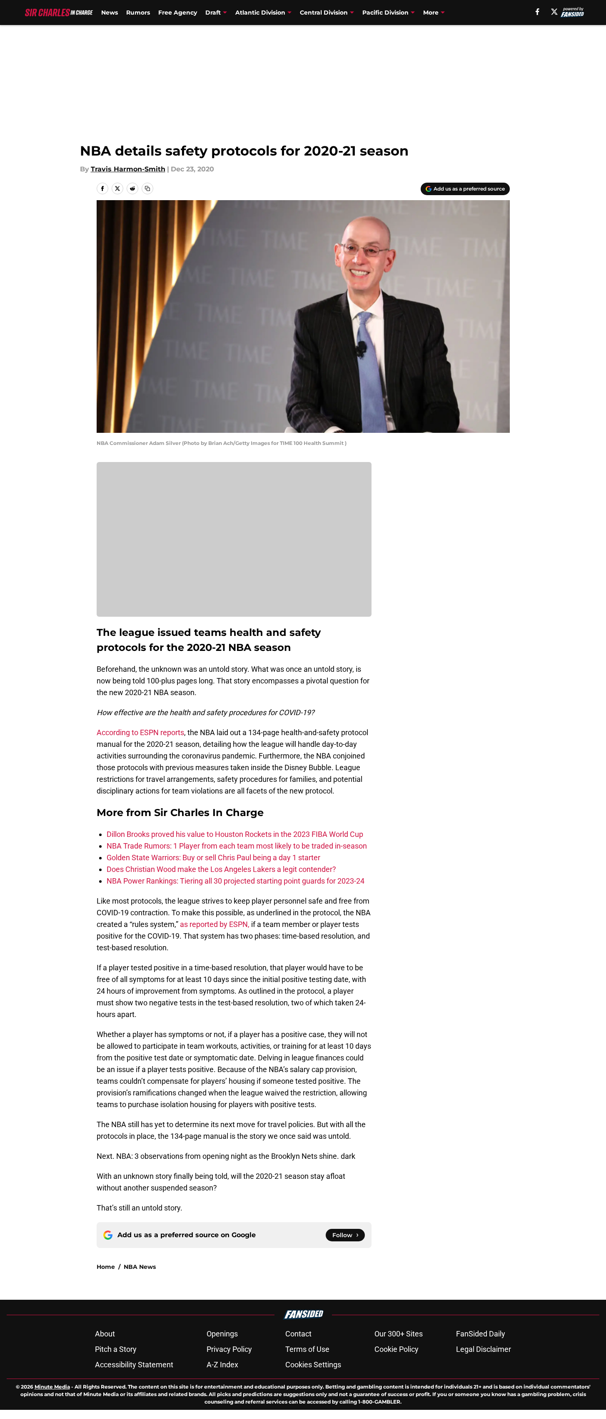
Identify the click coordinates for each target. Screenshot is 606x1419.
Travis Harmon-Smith (128, 169)
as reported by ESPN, (214, 924)
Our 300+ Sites (398, 1333)
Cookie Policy (396, 1349)
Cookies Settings (313, 1364)
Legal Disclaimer (483, 1349)
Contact (298, 1333)
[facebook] (537, 11)
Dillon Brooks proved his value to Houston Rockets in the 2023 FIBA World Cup (235, 834)
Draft (213, 12)
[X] (554, 11)
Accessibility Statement (134, 1364)
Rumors (138, 12)
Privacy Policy (229, 1349)
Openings (222, 1333)
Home (106, 1267)
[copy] (147, 188)
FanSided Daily (480, 1333)
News (109, 12)
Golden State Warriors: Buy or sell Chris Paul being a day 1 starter (213, 857)
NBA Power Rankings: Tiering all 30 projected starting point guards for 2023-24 (235, 881)
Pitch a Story (116, 1349)
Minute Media (52, 1387)
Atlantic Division (260, 12)
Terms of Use (307, 1349)
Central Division (324, 12)
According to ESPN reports (140, 732)
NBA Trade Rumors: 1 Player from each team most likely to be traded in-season (237, 845)
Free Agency (177, 12)
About (105, 1333)
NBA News (140, 1267)
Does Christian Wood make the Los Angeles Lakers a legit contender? (221, 869)
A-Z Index (222, 1364)
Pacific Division (385, 12)
